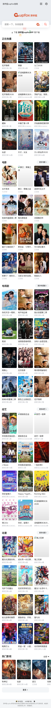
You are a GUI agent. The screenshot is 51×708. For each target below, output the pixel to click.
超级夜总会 (22, 436)
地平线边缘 (22, 312)
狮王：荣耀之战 (24, 189)
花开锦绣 (5, 65)
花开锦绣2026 (8, 94)
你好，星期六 (23, 523)
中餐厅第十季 (23, 123)
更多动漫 (42, 533)
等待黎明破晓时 (40, 370)
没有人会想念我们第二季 (41, 341)
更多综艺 (42, 409)
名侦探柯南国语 (40, 646)
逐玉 (34, 681)
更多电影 (42, 162)
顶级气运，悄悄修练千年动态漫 (41, 94)
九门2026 (38, 65)
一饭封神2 (38, 465)
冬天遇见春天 (39, 247)
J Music (5, 465)
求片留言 (20, 701)
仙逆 (4, 152)
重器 (20, 65)
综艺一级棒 (38, 436)
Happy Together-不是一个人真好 (25, 494)
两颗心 (4, 370)
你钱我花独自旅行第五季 (9, 436)
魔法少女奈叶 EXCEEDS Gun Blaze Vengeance (41, 588)
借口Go (5, 523)
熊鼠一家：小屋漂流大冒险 (25, 646)
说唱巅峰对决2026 (25, 94)
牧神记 (4, 681)
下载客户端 (27, 32)
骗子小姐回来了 (8, 247)
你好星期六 (6, 494)
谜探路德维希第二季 (25, 341)
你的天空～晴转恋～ (9, 312)
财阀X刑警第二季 (9, 399)
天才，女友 (22, 152)
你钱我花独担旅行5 (25, 465)
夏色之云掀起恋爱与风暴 (25, 399)
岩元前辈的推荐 (8, 617)
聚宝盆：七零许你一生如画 (25, 247)
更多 (24, 690)
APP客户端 (28, 701)
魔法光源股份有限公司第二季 (9, 559)
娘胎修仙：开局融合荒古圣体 (25, 617)
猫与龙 (37, 617)
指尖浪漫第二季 (40, 312)
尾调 (4, 341)
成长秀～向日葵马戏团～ (25, 559)
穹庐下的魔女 (7, 588)
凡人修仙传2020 (41, 152)
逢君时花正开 (39, 189)
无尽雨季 (21, 370)
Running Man (39, 494)
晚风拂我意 (22, 218)
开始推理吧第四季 (41, 123)
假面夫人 (38, 276)
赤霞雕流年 (38, 218)
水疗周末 (5, 189)
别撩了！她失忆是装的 (9, 276)
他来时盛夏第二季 (9, 218)
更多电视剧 (42, 286)
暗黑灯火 (5, 646)
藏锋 (4, 123)
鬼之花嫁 (38, 559)
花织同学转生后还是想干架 (25, 588)
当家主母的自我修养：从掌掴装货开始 (25, 276)
